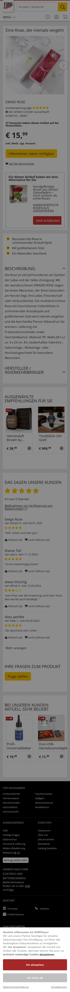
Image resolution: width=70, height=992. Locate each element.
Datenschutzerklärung (16, 987)
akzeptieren (47, 954)
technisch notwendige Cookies (21, 954)
